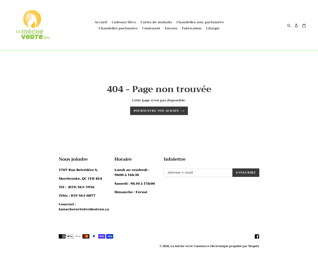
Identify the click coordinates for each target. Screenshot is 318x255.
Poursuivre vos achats (156, 110)
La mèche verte (182, 246)
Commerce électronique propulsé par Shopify (226, 246)
